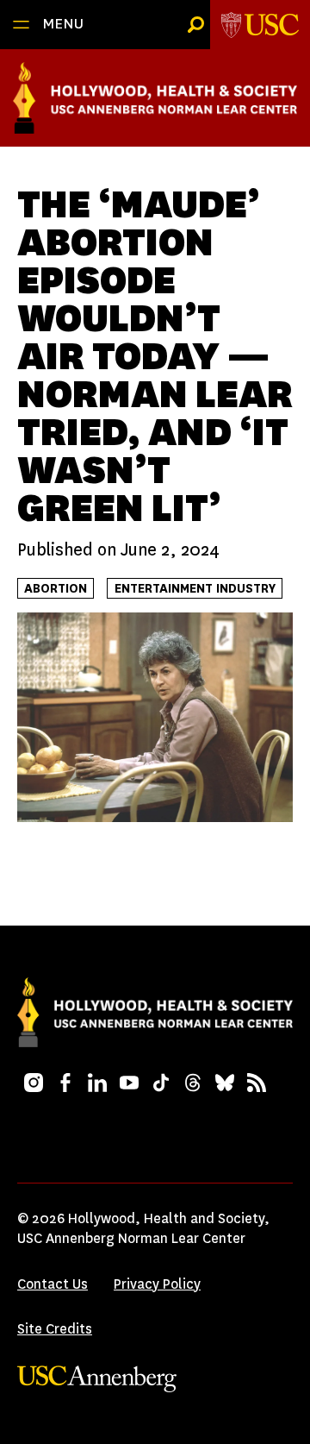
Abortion (55, 589)
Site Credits (54, 1329)
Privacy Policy (157, 1284)
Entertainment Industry (195, 589)
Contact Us (52, 1284)
